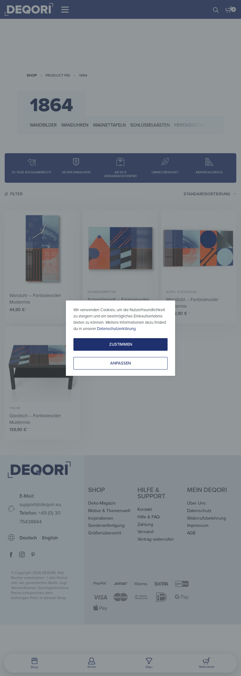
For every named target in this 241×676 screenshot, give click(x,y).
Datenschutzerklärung (116, 328)
